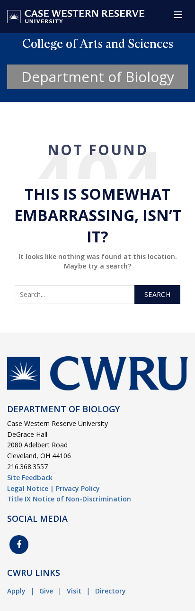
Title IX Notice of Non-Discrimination (69, 498)
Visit (74, 590)
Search (157, 294)
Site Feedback (30, 477)
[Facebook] (18, 544)
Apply (16, 590)
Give (46, 590)
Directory (110, 590)
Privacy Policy (78, 488)
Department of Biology (97, 76)
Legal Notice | (30, 488)
